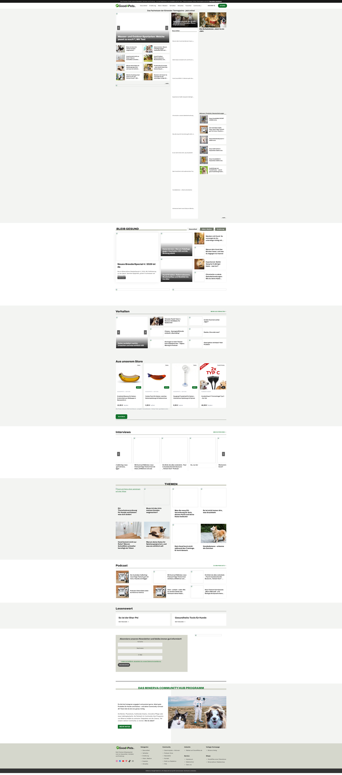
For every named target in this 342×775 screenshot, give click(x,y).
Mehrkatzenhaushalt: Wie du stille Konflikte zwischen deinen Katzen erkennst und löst (184, 23)
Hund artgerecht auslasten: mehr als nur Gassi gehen (132, 344)
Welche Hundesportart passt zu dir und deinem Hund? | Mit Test (133, 76)
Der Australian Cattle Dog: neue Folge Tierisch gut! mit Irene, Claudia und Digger (217, 129)
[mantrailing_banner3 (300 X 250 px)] (208, 635)
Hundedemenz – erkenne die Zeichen (182, 189)
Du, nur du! (187, 465)
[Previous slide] (118, 28)
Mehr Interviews (219, 432)
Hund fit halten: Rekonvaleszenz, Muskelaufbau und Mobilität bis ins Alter (160, 58)
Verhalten (173, 5)
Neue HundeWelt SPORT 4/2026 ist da (216, 119)
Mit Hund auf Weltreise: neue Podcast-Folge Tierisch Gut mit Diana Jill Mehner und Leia (138, 466)
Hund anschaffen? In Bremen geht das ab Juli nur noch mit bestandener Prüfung (183, 78)
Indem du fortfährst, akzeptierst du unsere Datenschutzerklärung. (141, 661)
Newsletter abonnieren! (215, 1)
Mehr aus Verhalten (218, 311)
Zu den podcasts (219, 565)
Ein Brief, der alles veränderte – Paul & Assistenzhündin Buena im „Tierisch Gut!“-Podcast (167, 466)
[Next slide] (223, 454)
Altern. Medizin (163, 5)
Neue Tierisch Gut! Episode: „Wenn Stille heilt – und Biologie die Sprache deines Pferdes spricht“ (214, 591)
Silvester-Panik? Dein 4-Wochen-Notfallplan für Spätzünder (173, 320)
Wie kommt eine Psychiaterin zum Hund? (223, 466)
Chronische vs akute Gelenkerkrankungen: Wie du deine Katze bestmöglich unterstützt (183, 115)
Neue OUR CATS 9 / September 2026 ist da (215, 149)
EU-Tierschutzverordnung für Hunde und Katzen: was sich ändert (127, 511)
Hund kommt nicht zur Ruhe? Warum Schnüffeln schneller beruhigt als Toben (132, 58)
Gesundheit (143, 5)
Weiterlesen (122, 278)
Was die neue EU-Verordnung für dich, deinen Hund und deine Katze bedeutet (183, 134)
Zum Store (121, 416)
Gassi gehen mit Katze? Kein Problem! (213, 343)
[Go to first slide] (166, 28)
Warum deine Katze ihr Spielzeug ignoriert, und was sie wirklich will (132, 67)
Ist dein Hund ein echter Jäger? (212, 320)
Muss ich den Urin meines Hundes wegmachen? (131, 48)
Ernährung (152, 5)
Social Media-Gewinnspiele (211, 29)
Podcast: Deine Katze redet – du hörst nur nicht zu (139, 591)
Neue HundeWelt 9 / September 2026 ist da (215, 159)
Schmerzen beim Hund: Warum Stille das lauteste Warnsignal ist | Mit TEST (183, 208)
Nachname (140, 648)
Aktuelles (180, 5)
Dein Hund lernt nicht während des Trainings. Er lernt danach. (183, 171)
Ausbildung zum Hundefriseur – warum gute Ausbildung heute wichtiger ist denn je (216, 170)
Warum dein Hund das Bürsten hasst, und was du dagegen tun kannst (183, 41)
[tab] (193, 229)
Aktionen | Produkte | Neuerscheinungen (211, 113)
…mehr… (167, 83)
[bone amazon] (143, 295)
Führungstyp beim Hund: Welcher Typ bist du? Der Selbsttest (141, 38)
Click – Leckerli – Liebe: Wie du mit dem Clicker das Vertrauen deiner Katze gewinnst (176, 591)
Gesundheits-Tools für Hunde (190, 618)
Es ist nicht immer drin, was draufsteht (182, 152)
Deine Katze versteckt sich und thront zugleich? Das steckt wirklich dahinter (183, 59)
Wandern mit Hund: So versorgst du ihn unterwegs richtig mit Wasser (160, 76)
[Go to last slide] (118, 454)
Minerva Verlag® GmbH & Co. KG (155, 770)
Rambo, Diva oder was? (212, 332)
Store (222, 5)
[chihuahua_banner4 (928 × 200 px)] (199, 294)
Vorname (140, 641)
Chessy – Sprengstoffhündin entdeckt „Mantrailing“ (174, 332)
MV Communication (178, 770)
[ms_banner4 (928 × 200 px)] (143, 151)
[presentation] (142, 28)
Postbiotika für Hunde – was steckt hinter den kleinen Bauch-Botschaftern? (160, 67)
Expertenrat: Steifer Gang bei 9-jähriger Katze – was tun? (183, 97)
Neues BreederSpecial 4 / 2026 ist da (216, 139)
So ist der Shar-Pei (128, 618)
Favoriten (188, 5)
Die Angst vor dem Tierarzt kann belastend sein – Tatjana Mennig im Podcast (174, 343)
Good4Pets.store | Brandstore (217, 759)
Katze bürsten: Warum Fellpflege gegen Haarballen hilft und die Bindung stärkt (161, 48)
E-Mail (140, 655)
